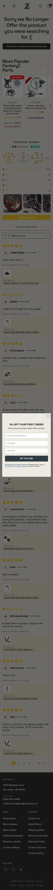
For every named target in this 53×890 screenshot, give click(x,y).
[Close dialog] (48, 416)
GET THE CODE (26, 458)
